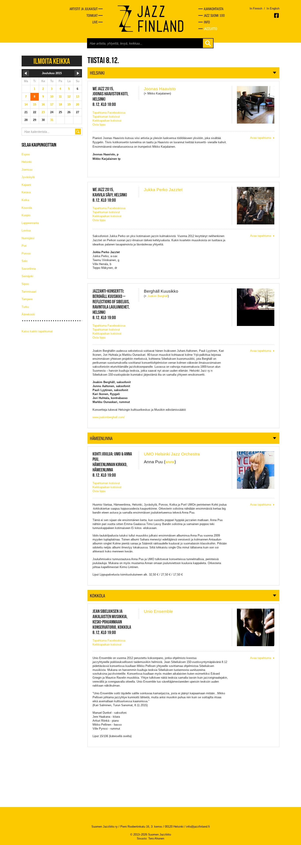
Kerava (26, 192)
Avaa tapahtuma (260, 137)
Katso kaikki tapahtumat (37, 331)
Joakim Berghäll (157, 296)
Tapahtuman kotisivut (106, 116)
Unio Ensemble (158, 611)
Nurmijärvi (28, 238)
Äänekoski (28, 314)
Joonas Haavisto (160, 89)
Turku (25, 307)
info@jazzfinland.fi (198, 826)
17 (51, 104)
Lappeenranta (30, 223)
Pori (24, 245)
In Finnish (256, 8)
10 (51, 96)
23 (43, 112)
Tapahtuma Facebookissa (109, 112)
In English (273, 8)
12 (69, 96)
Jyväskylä (28, 177)
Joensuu (27, 169)
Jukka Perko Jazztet (163, 189)
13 (77, 96)
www (170, 461)
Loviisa (26, 230)
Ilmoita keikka (51, 61)
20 (77, 104)
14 (26, 104)
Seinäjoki (27, 276)
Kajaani (26, 184)
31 (51, 120)
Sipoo (25, 284)
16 (43, 104)
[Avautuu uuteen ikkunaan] (276, 15)
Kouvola (27, 207)
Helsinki (27, 162)
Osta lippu (99, 124)
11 (60, 96)
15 (34, 104)
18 (60, 104)
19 (69, 104)
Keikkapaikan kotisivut (107, 120)
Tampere (27, 299)
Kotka (25, 200)
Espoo (26, 154)
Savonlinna (29, 268)
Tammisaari (29, 291)
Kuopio (26, 215)
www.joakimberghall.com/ (109, 417)
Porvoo (26, 253)
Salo (24, 261)
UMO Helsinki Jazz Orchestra (172, 454)
